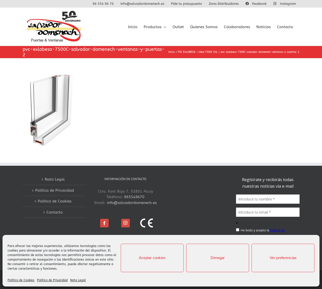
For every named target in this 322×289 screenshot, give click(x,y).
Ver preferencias (283, 258)
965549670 (134, 197)
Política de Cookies (21, 280)
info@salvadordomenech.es (132, 202)
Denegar (218, 258)
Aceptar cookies (152, 258)
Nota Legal (78, 280)
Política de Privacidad (52, 280)
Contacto (55, 212)
